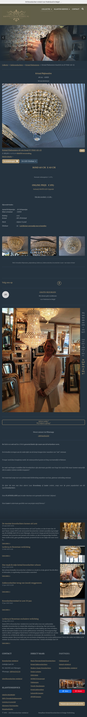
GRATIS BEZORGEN (8, 695)
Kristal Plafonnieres (32, 65)
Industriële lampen (37, 693)
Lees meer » (6, 543)
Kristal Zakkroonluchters (39, 664)
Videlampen (35, 682)
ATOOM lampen (36, 697)
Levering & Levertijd (9, 702)
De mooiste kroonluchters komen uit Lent (19, 523)
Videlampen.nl (64, 661)
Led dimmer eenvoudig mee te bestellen (33, 226)
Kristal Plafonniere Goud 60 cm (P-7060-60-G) (58, 65)
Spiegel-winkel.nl (65, 664)
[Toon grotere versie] (43, 116)
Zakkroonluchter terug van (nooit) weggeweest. (22, 583)
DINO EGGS (34, 675)
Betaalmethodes (7, 709)
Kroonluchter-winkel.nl (10, 661)
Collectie (5, 65)
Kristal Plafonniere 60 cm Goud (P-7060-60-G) (22, 150)
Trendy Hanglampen (38, 686)
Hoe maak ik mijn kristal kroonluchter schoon (21, 565)
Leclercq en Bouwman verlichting (16, 547)
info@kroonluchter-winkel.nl (12, 679)
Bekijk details (7, 157)
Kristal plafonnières (37, 690)
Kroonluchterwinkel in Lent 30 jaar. (17, 601)
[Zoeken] (82, 9)
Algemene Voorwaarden (10, 706)
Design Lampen (36, 672)
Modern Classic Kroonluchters (41, 668)
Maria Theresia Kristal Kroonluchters (43, 661)
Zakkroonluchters (16, 65)
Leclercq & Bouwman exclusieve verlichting (20, 619)
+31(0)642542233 (43, 436)
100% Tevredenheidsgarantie (12, 698)
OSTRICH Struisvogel (38, 679)
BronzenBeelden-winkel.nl (68, 668)
